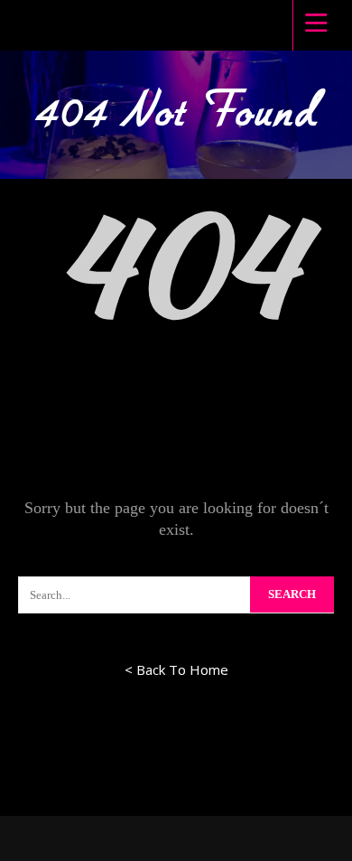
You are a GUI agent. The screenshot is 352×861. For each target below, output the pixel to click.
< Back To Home (176, 669)
